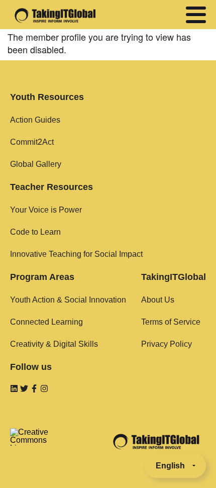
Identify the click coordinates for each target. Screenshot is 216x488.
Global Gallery (35, 164)
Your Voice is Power (46, 210)
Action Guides (35, 120)
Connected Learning (46, 322)
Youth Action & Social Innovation (68, 300)
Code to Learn (35, 232)
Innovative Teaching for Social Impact (76, 254)
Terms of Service (170, 322)
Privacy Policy (166, 344)
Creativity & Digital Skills (54, 344)
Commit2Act (32, 142)
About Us (157, 300)
